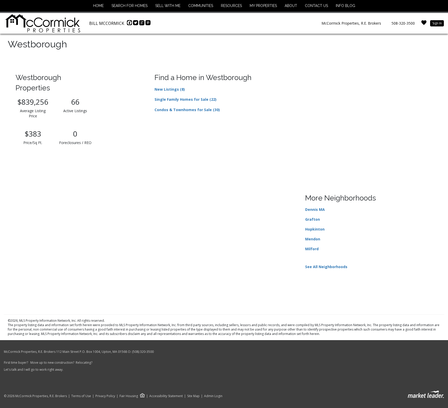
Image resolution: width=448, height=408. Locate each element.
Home (98, 6)
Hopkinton (315, 229)
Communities (200, 6)
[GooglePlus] (142, 24)
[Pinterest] (148, 24)
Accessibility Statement (166, 396)
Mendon (312, 239)
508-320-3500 (403, 23)
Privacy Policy (105, 396)
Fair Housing (129, 396)
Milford (312, 248)
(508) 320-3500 (143, 351)
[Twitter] (136, 24)
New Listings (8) (170, 89)
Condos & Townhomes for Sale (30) (187, 109)
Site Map (193, 396)
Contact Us (316, 6)
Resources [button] (231, 6)
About (291, 6)
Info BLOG (345, 6)
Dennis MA (315, 209)
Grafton (312, 219)
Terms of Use (81, 396)
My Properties (263, 6)
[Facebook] (130, 24)
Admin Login (213, 396)
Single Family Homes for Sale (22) (185, 99)
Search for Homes (129, 6)
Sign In (437, 23)
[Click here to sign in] (424, 24)
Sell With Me (167, 6)
